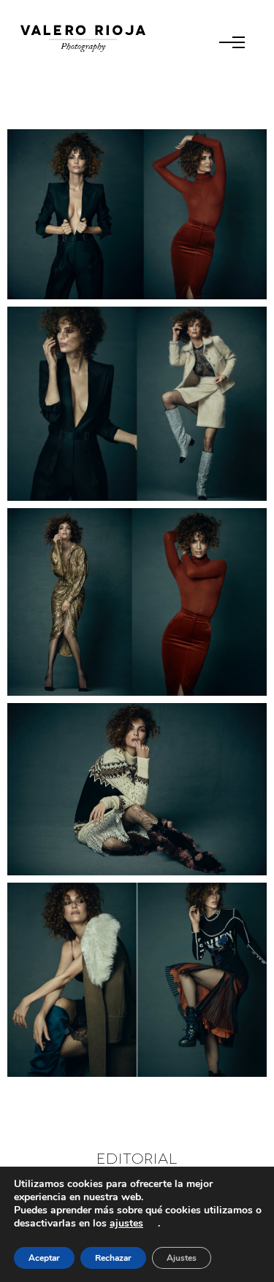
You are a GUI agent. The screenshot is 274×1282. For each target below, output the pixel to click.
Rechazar (113, 1258)
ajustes (126, 1223)
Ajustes (182, 1258)
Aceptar (44, 1258)
